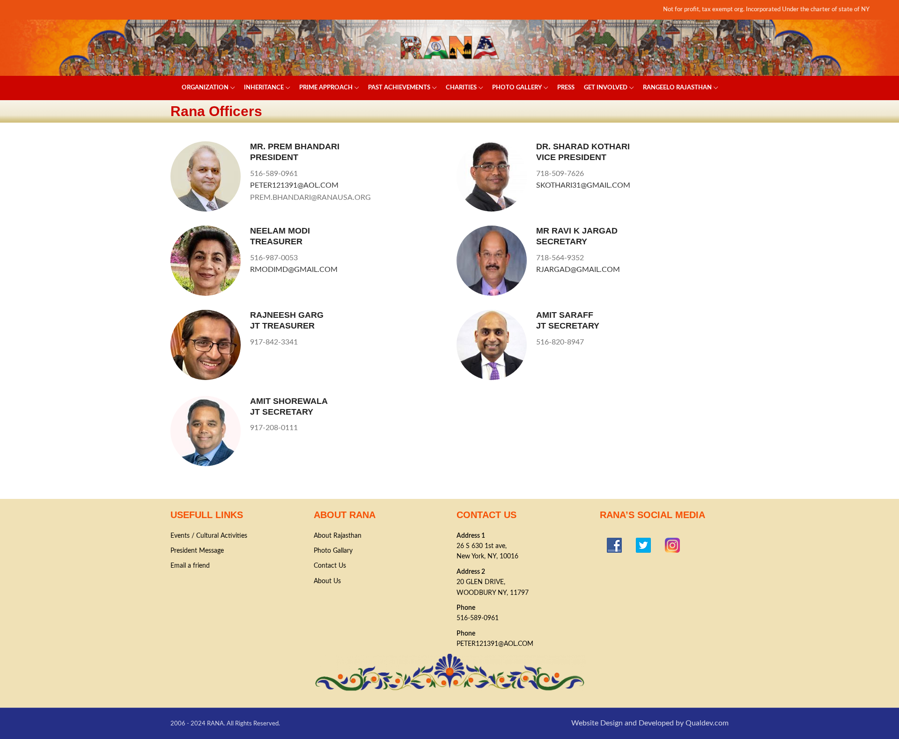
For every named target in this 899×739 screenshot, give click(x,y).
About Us (327, 581)
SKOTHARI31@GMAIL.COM (583, 185)
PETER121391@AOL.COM (294, 185)
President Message (197, 551)
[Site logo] (449, 47)
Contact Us (330, 566)
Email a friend (190, 566)
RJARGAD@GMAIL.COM (578, 269)
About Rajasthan (337, 536)
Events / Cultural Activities (208, 536)
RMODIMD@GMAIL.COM (294, 269)
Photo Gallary (333, 551)
